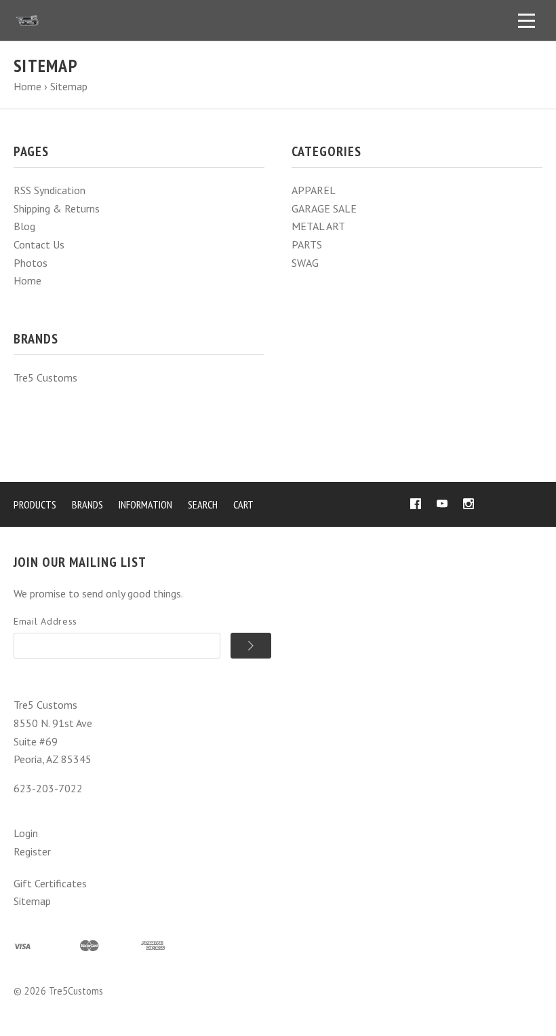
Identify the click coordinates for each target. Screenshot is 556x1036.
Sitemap (32, 901)
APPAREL (314, 190)
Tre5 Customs (45, 377)
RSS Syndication (49, 190)
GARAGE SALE (324, 208)
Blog (24, 226)
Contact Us (39, 244)
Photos (30, 263)
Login (26, 833)
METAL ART (318, 226)
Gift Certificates (50, 883)
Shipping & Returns (57, 208)
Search (203, 504)
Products (35, 504)
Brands (87, 504)
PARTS (307, 244)
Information (145, 504)
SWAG (305, 263)
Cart (243, 504)
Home (27, 280)
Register (32, 851)
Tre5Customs (76, 990)
